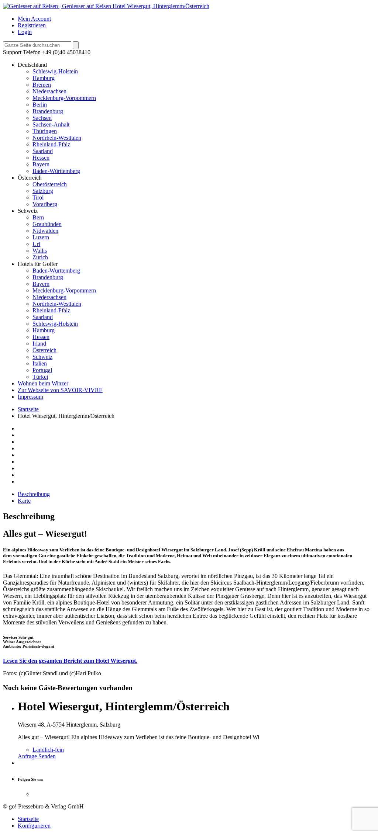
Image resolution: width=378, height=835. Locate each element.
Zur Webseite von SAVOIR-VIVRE (60, 390)
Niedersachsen (49, 91)
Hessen (40, 158)
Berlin (39, 104)
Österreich (44, 350)
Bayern (40, 164)
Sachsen (42, 118)
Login (25, 32)
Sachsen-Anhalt (50, 124)
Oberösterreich (49, 184)
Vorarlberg (44, 204)
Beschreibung (34, 494)
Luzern (40, 237)
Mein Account (34, 18)
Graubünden (47, 224)
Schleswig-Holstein (55, 71)
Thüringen (44, 131)
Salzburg (42, 191)
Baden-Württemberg (56, 171)
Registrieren (32, 25)
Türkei (40, 377)
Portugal (42, 370)
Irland (39, 343)
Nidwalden (45, 231)
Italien (39, 363)
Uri (36, 244)
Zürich (40, 257)
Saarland (42, 151)
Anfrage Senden (37, 756)
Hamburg (43, 78)
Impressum (30, 397)
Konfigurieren (34, 825)
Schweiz (42, 357)
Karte (24, 501)
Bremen (41, 85)
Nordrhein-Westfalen (56, 138)
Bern (38, 217)
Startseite (28, 409)
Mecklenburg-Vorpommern (64, 98)
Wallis (39, 250)
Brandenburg (47, 111)
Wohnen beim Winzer (43, 383)
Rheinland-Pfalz (51, 144)
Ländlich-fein (48, 749)
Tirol (38, 197)
